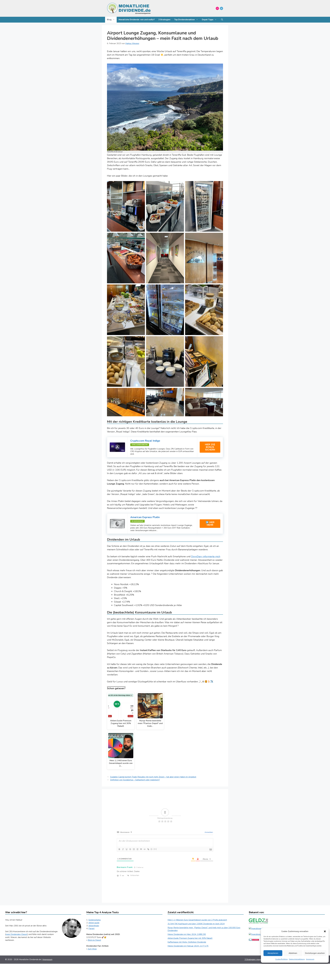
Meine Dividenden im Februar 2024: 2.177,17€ (188, 946)
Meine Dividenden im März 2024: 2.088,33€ (187, 934)
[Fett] (119, 849)
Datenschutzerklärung (297, 959)
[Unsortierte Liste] (137, 849)
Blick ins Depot (94, 940)
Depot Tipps (207, 19)
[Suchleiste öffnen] (222, 20)
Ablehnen (293, 953)
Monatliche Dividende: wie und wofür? (137, 19)
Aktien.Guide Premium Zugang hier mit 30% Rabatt (190, 938)
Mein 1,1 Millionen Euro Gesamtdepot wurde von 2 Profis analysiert (197, 920)
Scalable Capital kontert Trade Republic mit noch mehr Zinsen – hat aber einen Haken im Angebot (153, 777)
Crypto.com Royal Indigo (145, 440)
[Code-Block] (144, 849)
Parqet (91, 928)
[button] (325, 931)
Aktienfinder (93, 925)
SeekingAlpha (94, 920)
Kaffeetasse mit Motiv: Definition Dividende (187, 942)
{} (151, 849)
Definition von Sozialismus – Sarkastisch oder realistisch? (135, 780)
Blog (109, 19)
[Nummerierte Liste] (134, 849)
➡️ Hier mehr (210, 523)
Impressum (310, 959)
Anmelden (208, 832)
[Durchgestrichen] (130, 849)
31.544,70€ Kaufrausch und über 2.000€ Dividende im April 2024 (196, 923)
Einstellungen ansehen (315, 953)
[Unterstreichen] (126, 849)
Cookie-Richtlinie (281, 959)
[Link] (148, 849)
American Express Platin (145, 517)
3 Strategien (164, 19)
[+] (155, 849)
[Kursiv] (123, 849)
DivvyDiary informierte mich (205, 556)
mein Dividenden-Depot (16, 934)
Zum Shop (92, 949)
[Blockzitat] (141, 849)
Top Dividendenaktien (184, 19)
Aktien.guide (93, 922)
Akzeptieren (272, 953)
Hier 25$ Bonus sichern (210, 447)
